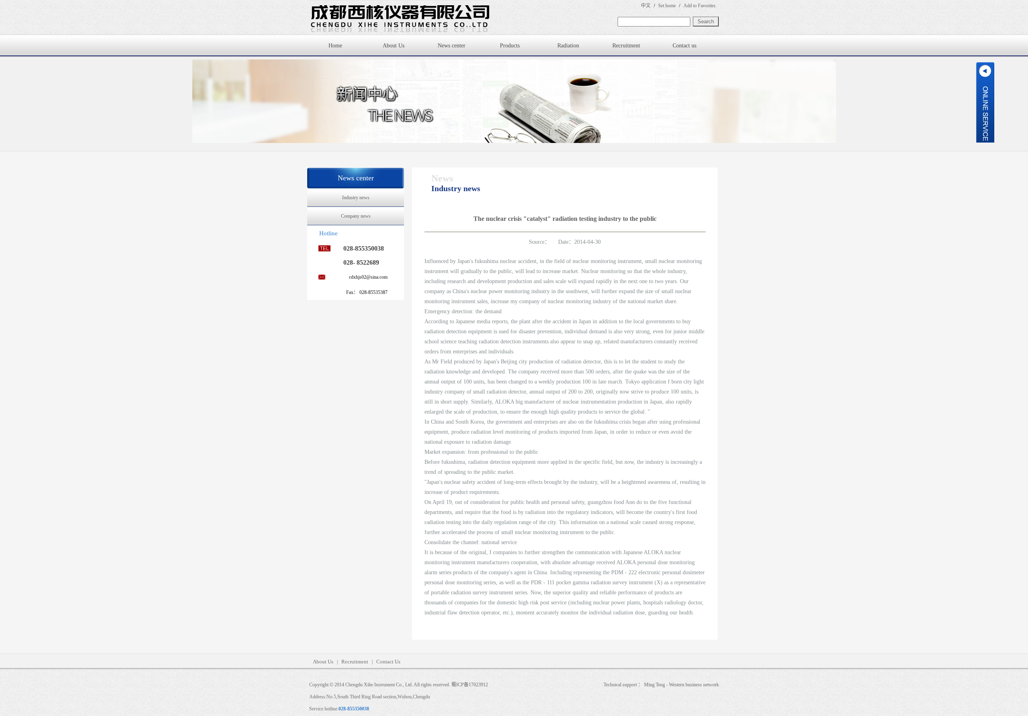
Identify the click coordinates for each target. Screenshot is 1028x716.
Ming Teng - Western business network (681, 684)
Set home (667, 5)
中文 (646, 5)
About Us (393, 46)
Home (335, 46)
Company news (356, 216)
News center (451, 46)
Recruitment (626, 46)
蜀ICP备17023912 (469, 684)
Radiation (568, 46)
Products (510, 46)
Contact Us (388, 662)
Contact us (684, 46)
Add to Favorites (699, 5)
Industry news (355, 197)
